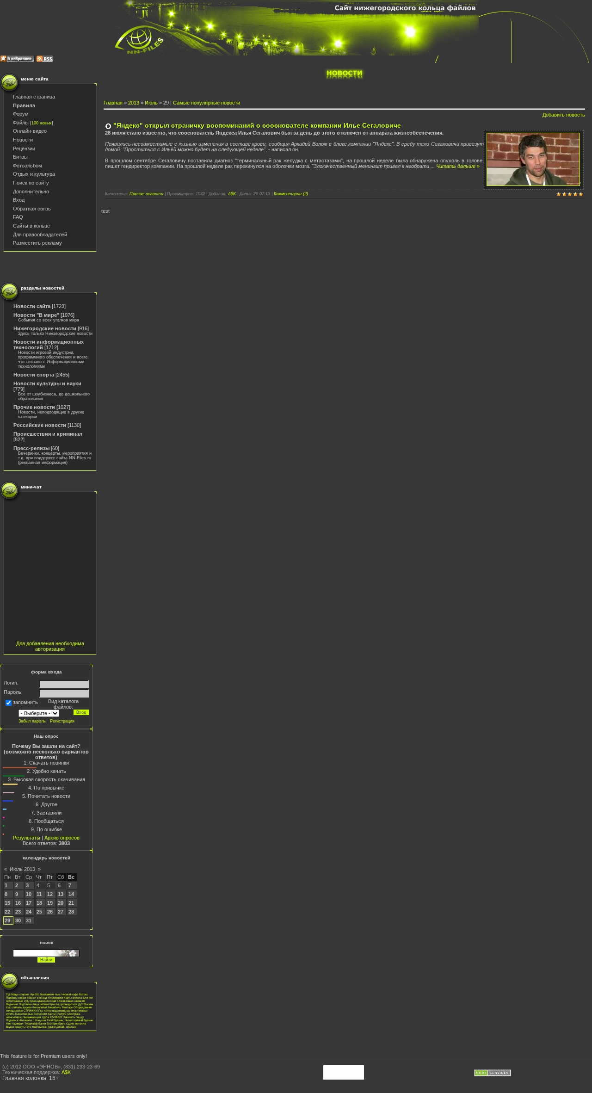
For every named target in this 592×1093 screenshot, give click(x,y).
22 (7, 911)
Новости (23, 139)
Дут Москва (85, 1004)
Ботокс (83, 994)
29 (7, 920)
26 (50, 911)
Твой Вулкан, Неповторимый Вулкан (70, 1020)
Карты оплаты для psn (78, 997)
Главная (113, 102)
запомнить (25, 702)
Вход (19, 200)
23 (18, 911)
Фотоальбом (27, 165)
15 (7, 903)
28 (71, 911)
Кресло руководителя (63, 1004)
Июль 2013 (22, 869)
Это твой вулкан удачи (41, 1026)
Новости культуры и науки (47, 383)
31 (28, 920)
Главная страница (34, 96)
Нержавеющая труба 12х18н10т (42, 1017)
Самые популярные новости (206, 102)
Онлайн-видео (30, 131)
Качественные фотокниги (31, 1013)
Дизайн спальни (66, 1026)
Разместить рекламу (37, 243)
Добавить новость (564, 114)
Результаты (26, 837)
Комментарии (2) (291, 193)
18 (39, 903)
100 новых (41, 123)
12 (50, 894)
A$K (232, 193)
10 (28, 894)
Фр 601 (34, 994)
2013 (133, 102)
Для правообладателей (40, 234)
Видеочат (12, 1004)
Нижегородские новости (44, 328)
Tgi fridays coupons (17, 994)
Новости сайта (31, 306)
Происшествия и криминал (47, 434)
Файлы (21, 122)
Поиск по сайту (31, 182)
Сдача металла (76, 1023)
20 (60, 903)
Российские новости (39, 425)
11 (39, 894)
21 (71, 903)
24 (28, 911)
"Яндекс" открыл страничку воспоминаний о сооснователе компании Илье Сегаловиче (257, 125)
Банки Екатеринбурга (51, 1023)
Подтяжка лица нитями (34, 1004)
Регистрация (62, 721)
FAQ (18, 217)
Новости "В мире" (36, 315)
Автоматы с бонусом (32, 1020)
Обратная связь (32, 208)
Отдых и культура (34, 174)
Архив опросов (62, 837)
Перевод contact (16, 997)
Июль (151, 102)
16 (18, 903)
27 (60, 911)
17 (28, 903)
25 (39, 911)
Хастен (52, 1013)
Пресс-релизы (31, 448)
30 (18, 920)
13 (60, 894)
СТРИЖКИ (30, 1010)
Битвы (20, 157)
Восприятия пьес (50, 994)
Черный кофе (70, 994)
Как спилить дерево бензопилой (26, 1007)
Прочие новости (34, 407)
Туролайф (31, 1023)
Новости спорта (33, 374)
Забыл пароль (32, 721)
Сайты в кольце (31, 225)
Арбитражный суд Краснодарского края (31, 1000)
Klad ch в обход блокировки (45, 997)
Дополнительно (31, 191)
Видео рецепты (15, 1026)
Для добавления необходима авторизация (50, 646)
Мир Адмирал (15, 1023)
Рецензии (24, 148)
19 (50, 903)
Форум (21, 114)
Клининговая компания (71, 1000)
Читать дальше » (458, 166)
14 (71, 894)
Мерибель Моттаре (60, 1007)
